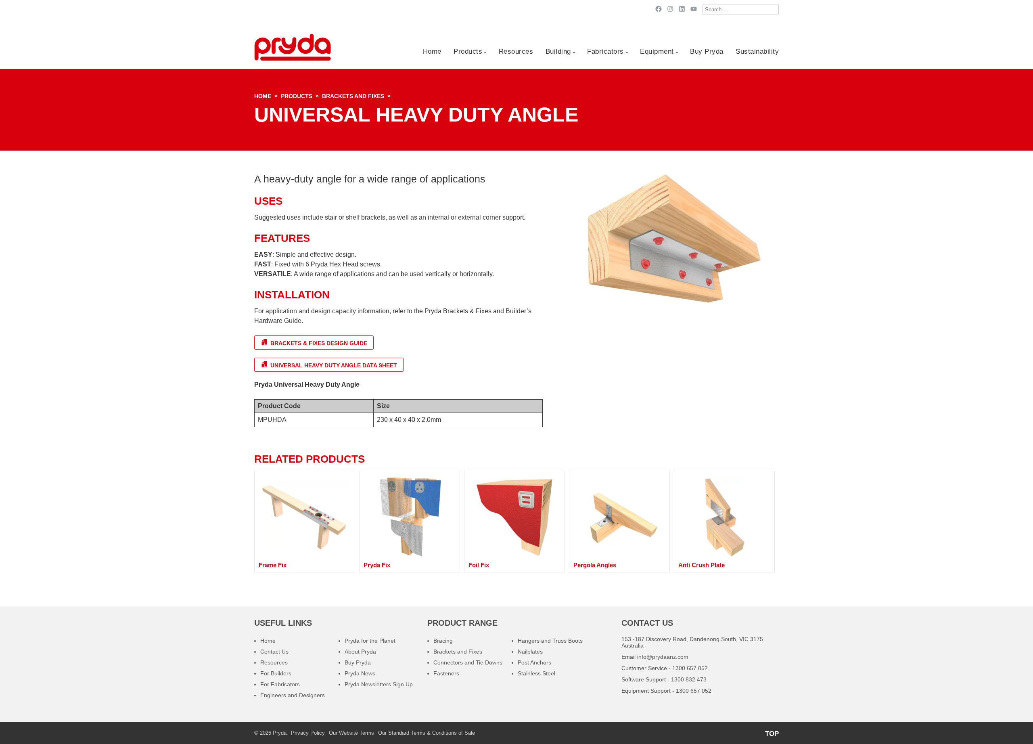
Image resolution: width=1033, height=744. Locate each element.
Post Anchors (534, 662)
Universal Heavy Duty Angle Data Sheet (333, 365)
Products (468, 51)
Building (558, 51)
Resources (516, 51)
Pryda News (360, 673)
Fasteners (446, 673)
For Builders (275, 673)
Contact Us (274, 651)
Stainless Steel (536, 673)
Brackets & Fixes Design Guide (318, 343)
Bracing (443, 640)
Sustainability (757, 51)
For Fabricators (280, 684)
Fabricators (605, 51)
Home (432, 51)
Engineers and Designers (292, 695)
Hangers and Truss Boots (550, 640)
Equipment (657, 51)
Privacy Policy (308, 733)
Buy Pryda (707, 51)
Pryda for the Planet (370, 640)
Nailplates (530, 651)
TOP (772, 734)
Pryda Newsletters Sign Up (379, 684)
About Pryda (360, 651)
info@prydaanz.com (662, 657)
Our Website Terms (351, 733)
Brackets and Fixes (353, 96)
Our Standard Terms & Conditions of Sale (426, 733)
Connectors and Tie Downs (467, 662)
